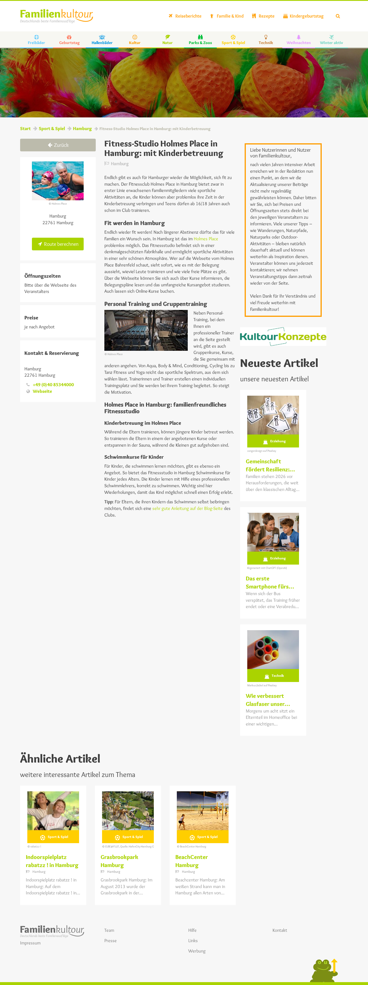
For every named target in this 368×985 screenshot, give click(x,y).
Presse (110, 940)
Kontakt (280, 930)
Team (109, 930)
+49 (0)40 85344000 (53, 384)
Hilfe (192, 930)
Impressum (30, 943)
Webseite (42, 391)
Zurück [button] (61, 145)
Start (25, 128)
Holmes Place (206, 238)
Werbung (197, 951)
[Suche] (338, 16)
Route (60, 244)
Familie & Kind (230, 16)
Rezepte (266, 16)
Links (193, 940)
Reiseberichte (188, 16)
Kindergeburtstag (306, 16)
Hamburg (82, 128)
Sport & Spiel (52, 128)
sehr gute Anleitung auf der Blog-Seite (187, 508)
